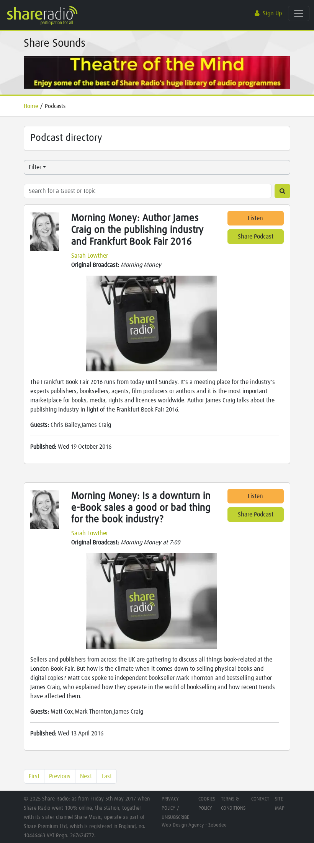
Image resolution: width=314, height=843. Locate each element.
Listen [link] (255, 218)
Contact (260, 799)
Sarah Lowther (89, 256)
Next (86, 776)
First (34, 776)
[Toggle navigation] (298, 13)
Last (106, 776)
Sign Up (272, 13)
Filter (35, 167)
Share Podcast (255, 237)
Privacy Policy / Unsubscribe (175, 808)
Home (31, 106)
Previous (59, 776)
